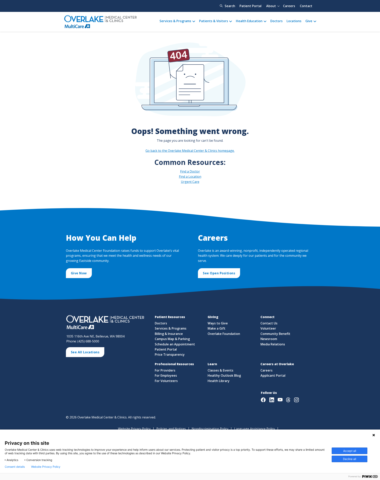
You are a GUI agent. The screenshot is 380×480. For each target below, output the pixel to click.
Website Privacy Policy (134, 429)
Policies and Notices (171, 429)
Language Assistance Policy (254, 429)
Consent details (15, 466)
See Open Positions (219, 273)
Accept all (349, 450)
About (271, 6)
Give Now (79, 273)
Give (308, 21)
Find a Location (190, 176)
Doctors (276, 21)
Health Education (249, 21)
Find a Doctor (190, 171)
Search (230, 6)
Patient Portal (250, 6)
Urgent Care (190, 182)
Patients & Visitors (213, 21)
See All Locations (85, 352)
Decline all (349, 459)
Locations (294, 21)
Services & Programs (175, 21)
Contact (306, 6)
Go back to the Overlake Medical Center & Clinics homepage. (190, 150)
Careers (289, 6)
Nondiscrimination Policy (210, 429)
